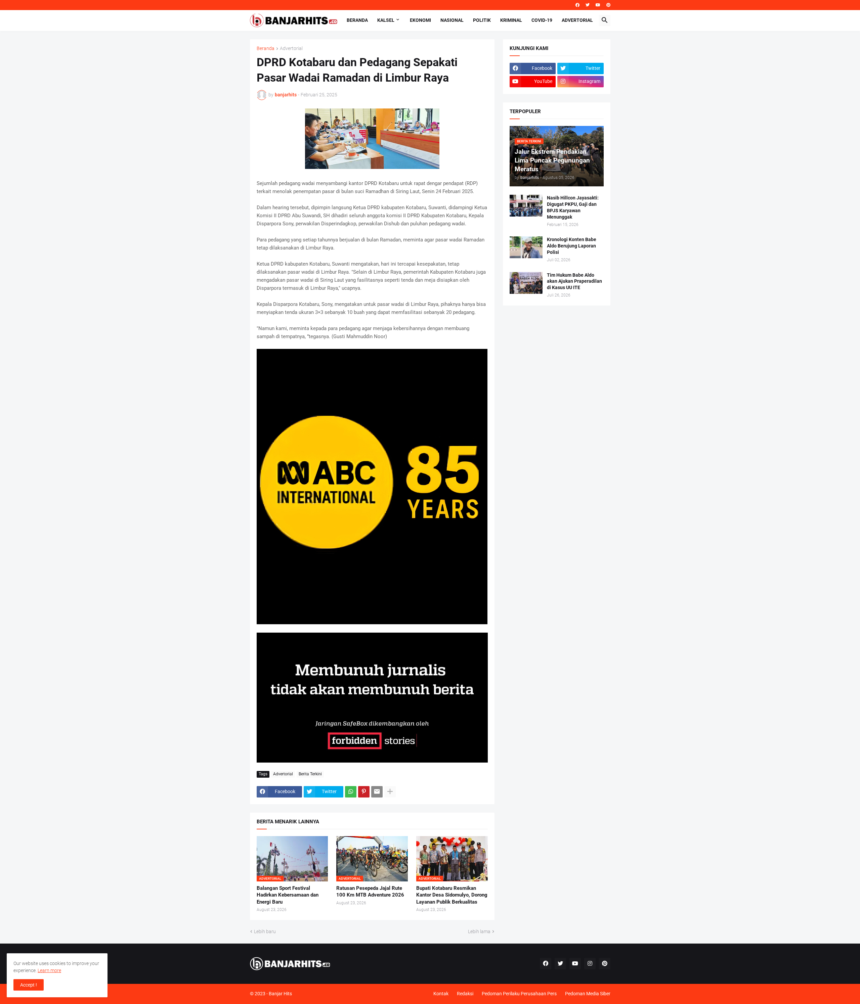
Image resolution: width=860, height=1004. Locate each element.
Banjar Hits (280, 993)
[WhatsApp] (350, 791)
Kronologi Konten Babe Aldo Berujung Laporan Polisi (571, 246)
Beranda (357, 20)
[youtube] (598, 5)
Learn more (49, 970)
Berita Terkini (310, 774)
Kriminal (511, 20)
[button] (604, 20)
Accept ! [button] (28, 985)
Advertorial (577, 20)
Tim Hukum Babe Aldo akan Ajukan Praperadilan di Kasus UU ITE (574, 281)
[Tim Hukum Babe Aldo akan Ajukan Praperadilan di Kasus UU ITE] (526, 283)
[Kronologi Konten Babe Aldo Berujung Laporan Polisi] (526, 247)
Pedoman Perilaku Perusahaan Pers (519, 993)
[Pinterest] (364, 791)
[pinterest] (608, 5)
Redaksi (465, 993)
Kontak (440, 993)
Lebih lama (479, 931)
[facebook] (577, 5)
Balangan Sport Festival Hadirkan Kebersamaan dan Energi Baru (287, 895)
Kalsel (385, 20)
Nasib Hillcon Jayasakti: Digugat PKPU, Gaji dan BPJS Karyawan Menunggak (573, 207)
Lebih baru (265, 931)
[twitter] (588, 5)
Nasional (452, 20)
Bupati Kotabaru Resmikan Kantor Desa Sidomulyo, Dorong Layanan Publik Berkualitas (451, 895)
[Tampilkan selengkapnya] (390, 791)
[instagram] (590, 963)
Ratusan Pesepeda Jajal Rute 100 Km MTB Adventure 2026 (370, 891)
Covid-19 (541, 20)
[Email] (377, 791)
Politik (482, 20)
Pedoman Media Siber (587, 993)
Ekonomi (420, 20)
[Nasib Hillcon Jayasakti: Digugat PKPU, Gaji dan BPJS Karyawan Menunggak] (526, 206)
